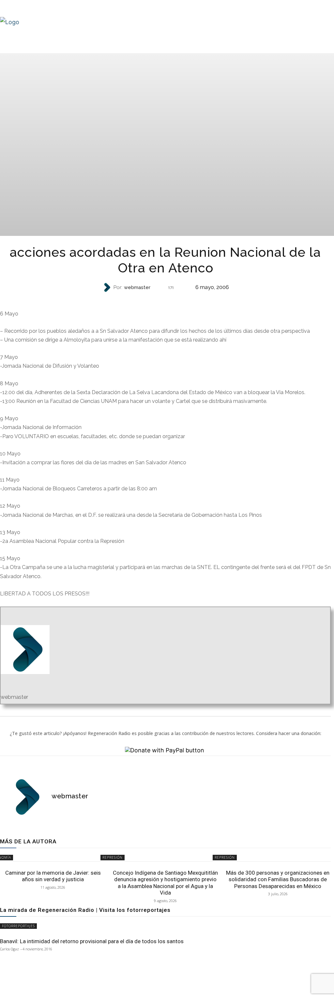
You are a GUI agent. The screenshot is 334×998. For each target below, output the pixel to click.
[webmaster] (108, 287)
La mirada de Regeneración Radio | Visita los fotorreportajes (85, 910)
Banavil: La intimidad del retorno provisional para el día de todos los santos (92, 941)
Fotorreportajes (18, 926)
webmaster (137, 287)
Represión (164, 299)
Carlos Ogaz (9, 948)
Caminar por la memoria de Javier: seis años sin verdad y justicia (53, 876)
